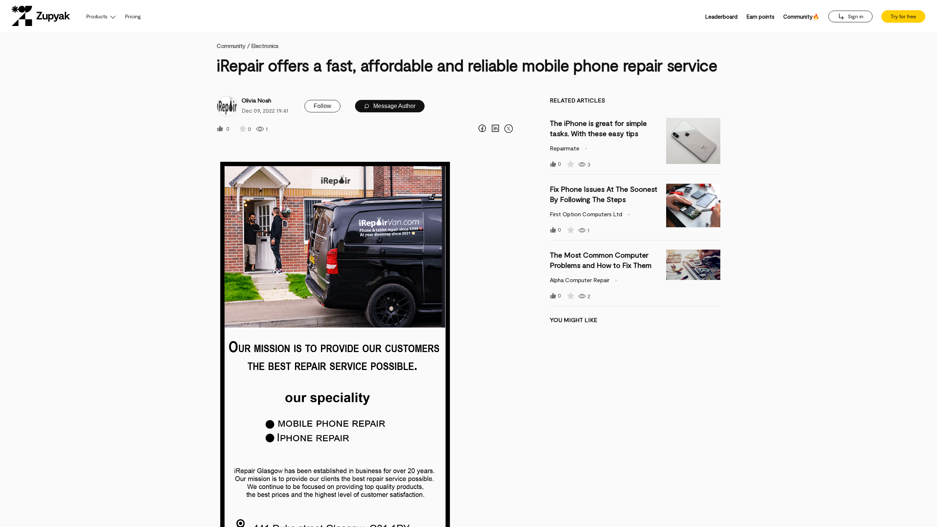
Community (233, 45)
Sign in (854, 16)
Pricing (133, 16)
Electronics (265, 45)
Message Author (393, 106)
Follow (322, 106)
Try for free (903, 16)
